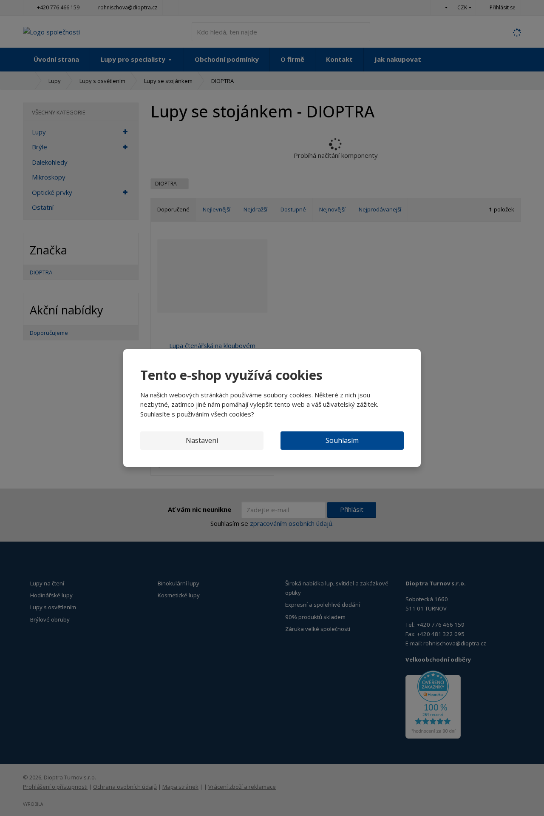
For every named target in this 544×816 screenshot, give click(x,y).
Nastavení (202, 440)
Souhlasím (342, 440)
